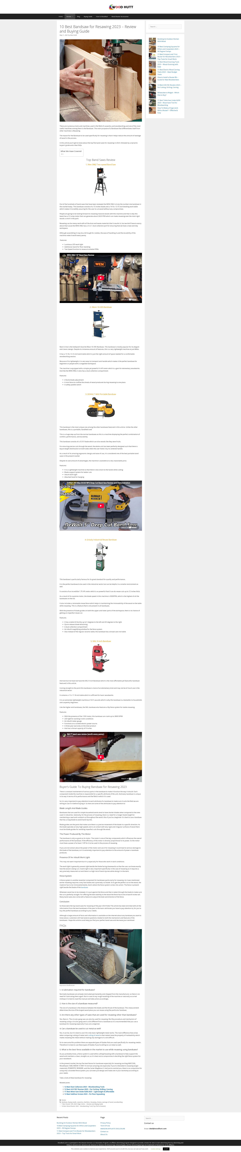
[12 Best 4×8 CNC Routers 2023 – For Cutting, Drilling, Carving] (152, 87)
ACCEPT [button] (166, 1149)
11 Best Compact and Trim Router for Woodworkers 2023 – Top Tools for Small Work (169, 56)
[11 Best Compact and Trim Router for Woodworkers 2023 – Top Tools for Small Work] (152, 57)
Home (61, 16)
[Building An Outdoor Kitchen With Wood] (152, 41)
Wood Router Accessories (120, 16)
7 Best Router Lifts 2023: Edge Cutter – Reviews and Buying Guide (82, 1104)
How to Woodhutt (102, 16)
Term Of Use (105, 1126)
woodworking (118, 1102)
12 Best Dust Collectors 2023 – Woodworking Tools (84, 1087)
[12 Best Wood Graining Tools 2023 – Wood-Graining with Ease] (152, 64)
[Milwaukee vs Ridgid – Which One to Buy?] (152, 95)
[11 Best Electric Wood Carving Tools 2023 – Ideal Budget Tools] (152, 72)
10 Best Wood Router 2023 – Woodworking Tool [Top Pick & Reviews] (84, 1106)
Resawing (93, 1102)
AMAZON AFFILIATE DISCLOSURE (112, 1129)
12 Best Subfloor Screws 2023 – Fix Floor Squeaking (84, 1094)
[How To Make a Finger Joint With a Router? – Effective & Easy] (152, 110)
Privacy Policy (105, 1123)
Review (68, 16)
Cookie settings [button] (156, 1149)
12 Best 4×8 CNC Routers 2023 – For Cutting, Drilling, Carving (88, 1089)
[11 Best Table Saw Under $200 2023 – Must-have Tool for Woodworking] (152, 103)
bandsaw (84, 887)
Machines (87, 1102)
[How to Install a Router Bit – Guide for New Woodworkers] (152, 80)
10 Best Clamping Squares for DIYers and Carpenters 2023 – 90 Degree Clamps (168, 48)
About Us (103, 1134)
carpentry (80, 1102)
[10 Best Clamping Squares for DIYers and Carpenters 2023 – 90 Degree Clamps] (152, 49)
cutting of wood (94, 1035)
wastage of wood (107, 1102)
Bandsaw (64, 1102)
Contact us (104, 1131)
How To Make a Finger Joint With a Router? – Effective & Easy (167, 110)
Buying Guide (88, 16)
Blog (78, 16)
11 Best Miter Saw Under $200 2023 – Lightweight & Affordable (89, 1092)
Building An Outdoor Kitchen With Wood (72, 1123)
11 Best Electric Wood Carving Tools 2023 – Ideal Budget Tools (168, 72)
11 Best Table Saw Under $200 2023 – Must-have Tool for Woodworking (168, 102)
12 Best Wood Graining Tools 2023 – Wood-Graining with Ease (168, 64)
